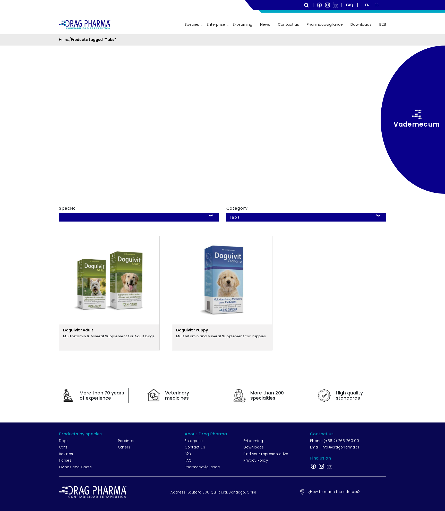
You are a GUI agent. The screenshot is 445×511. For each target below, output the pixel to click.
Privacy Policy (255, 460)
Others (124, 447)
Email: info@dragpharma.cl (334, 447)
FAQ (188, 460)
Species (192, 24)
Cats (63, 447)
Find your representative (265, 454)
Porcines (126, 440)
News (265, 24)
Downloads (361, 24)
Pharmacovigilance (325, 24)
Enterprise (216, 24)
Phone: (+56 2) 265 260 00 (334, 440)
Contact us (288, 24)
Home (64, 39)
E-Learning (242, 24)
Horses (65, 460)
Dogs (63, 440)
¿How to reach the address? (334, 491)
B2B (382, 24)
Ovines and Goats (75, 467)
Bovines (66, 454)
